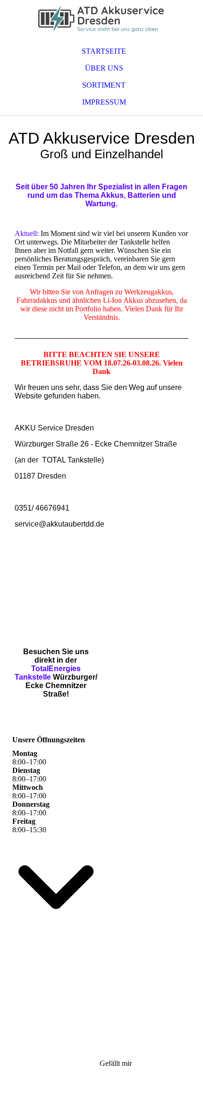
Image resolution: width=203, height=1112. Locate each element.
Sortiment (104, 85)
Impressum (104, 102)
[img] (101, 19)
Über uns (104, 68)
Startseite (104, 51)
